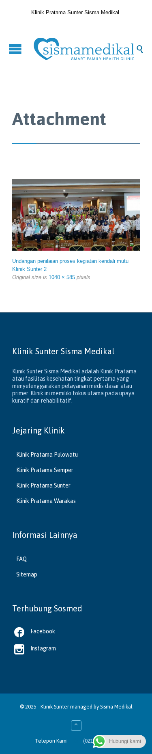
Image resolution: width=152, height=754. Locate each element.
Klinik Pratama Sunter (43, 485)
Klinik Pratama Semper (44, 470)
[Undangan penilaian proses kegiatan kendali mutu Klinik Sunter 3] (76, 215)
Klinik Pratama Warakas (46, 501)
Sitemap (26, 574)
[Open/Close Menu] (16, 49)
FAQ (21, 559)
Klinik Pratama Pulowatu (47, 454)
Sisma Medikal (116, 707)
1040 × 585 (62, 277)
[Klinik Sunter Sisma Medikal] (84, 49)
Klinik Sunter (55, 707)
